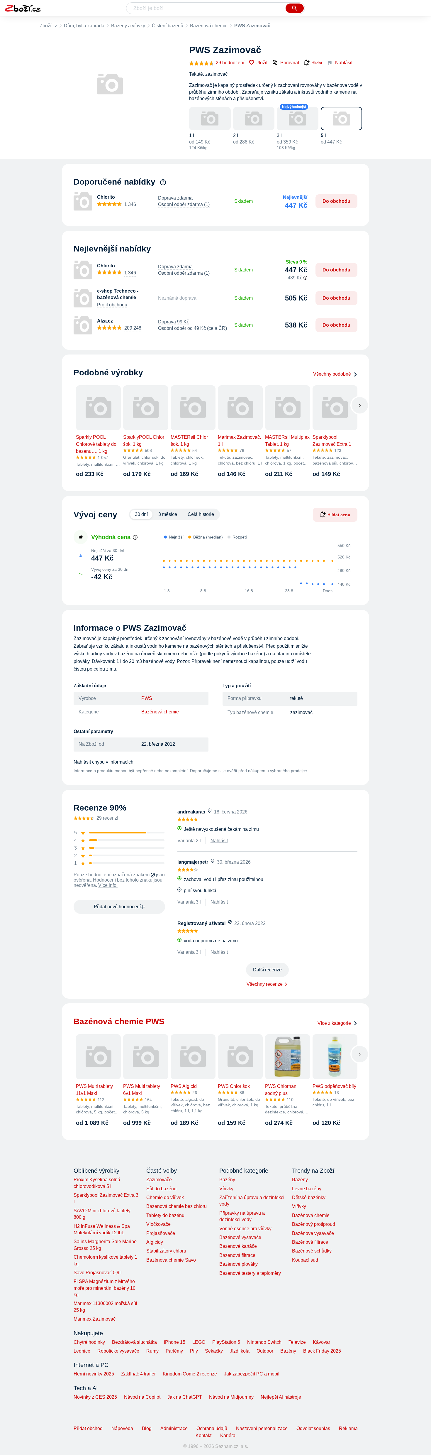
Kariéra (227, 1435)
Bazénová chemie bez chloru (176, 1206)
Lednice (82, 1350)
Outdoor (265, 1350)
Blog (147, 1428)
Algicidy (154, 1242)
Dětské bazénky (308, 1197)
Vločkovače (158, 1224)
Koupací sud (305, 1259)
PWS (146, 698)
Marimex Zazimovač (95, 1318)
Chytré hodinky (89, 1342)
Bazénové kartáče (238, 1246)
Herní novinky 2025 (94, 1373)
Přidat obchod (88, 1428)
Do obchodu (336, 201)
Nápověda (122, 1428)
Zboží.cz (48, 25)
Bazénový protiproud (313, 1224)
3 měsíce (167, 514)
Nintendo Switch (264, 1342)
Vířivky (226, 1188)
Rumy (152, 1350)
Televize (297, 1342)
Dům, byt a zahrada (84, 25)
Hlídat (316, 62)
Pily (194, 1350)
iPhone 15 (174, 1342)
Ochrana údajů (211, 1428)
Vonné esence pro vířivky (245, 1228)
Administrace (174, 1428)
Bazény (227, 1179)
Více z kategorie (334, 1023)
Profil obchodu (112, 304)
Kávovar (321, 1342)
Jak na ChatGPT (184, 1397)
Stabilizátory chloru (166, 1250)
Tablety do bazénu (165, 1215)
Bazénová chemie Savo (171, 1259)
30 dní (141, 514)
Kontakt (203, 1435)
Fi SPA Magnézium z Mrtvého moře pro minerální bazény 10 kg (104, 1288)
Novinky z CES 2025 (95, 1397)
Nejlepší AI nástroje (281, 1397)
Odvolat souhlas (313, 1428)
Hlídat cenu (339, 514)
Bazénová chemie (209, 25)
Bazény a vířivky (128, 25)
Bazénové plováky (238, 1264)
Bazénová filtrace (237, 1255)
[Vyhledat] (295, 8)
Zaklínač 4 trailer (138, 1373)
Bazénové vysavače (240, 1237)
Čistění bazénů (167, 25)
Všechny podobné (332, 374)
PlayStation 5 (226, 1342)
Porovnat (289, 62)
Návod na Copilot (142, 1397)
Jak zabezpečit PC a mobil (251, 1373)
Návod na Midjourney (231, 1397)
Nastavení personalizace (262, 1428)
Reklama (348, 1428)
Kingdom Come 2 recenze (190, 1373)
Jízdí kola (240, 1350)
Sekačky (214, 1350)
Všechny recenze (265, 984)
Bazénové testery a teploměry (250, 1273)
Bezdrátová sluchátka (134, 1342)
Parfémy (174, 1350)
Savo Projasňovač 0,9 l (98, 1272)
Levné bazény (306, 1188)
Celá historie (201, 514)
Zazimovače (159, 1179)
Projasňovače (160, 1233)
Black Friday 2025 (322, 1350)
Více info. (108, 885)
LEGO (198, 1342)
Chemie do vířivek (165, 1197)
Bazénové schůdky (312, 1250)
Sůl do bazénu (161, 1188)
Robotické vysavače (118, 1350)
